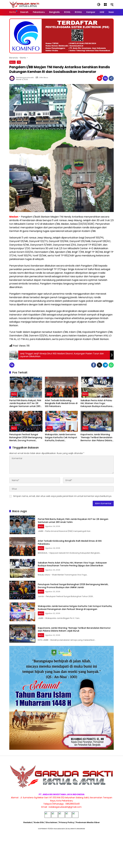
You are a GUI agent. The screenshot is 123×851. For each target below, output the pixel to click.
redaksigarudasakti (25, 77)
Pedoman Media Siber (88, 822)
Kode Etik (39, 822)
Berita (12, 62)
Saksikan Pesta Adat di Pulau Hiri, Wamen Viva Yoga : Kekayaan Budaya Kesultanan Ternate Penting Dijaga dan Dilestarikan (97, 403)
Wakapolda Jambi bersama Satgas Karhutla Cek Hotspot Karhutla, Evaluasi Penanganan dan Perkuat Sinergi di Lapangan (61, 437)
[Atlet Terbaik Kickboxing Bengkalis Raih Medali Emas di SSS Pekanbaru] (61, 387)
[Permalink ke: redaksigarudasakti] (12, 78)
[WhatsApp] (111, 365)
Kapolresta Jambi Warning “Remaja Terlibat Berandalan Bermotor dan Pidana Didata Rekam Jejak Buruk (96, 437)
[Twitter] (99, 365)
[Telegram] (105, 365)
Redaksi (27, 822)
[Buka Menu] (105, 4)
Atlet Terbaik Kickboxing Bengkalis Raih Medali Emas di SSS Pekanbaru (61, 403)
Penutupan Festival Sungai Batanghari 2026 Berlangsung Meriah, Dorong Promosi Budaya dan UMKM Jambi (25, 437)
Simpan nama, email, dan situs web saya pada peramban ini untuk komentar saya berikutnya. (62, 496)
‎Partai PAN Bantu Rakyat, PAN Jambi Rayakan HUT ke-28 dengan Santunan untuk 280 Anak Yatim (25, 403)
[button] (98, 4)
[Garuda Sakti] (24, 4)
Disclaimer (51, 822)
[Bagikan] (111, 78)
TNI (19, 62)
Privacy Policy (66, 822)
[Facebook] (93, 365)
